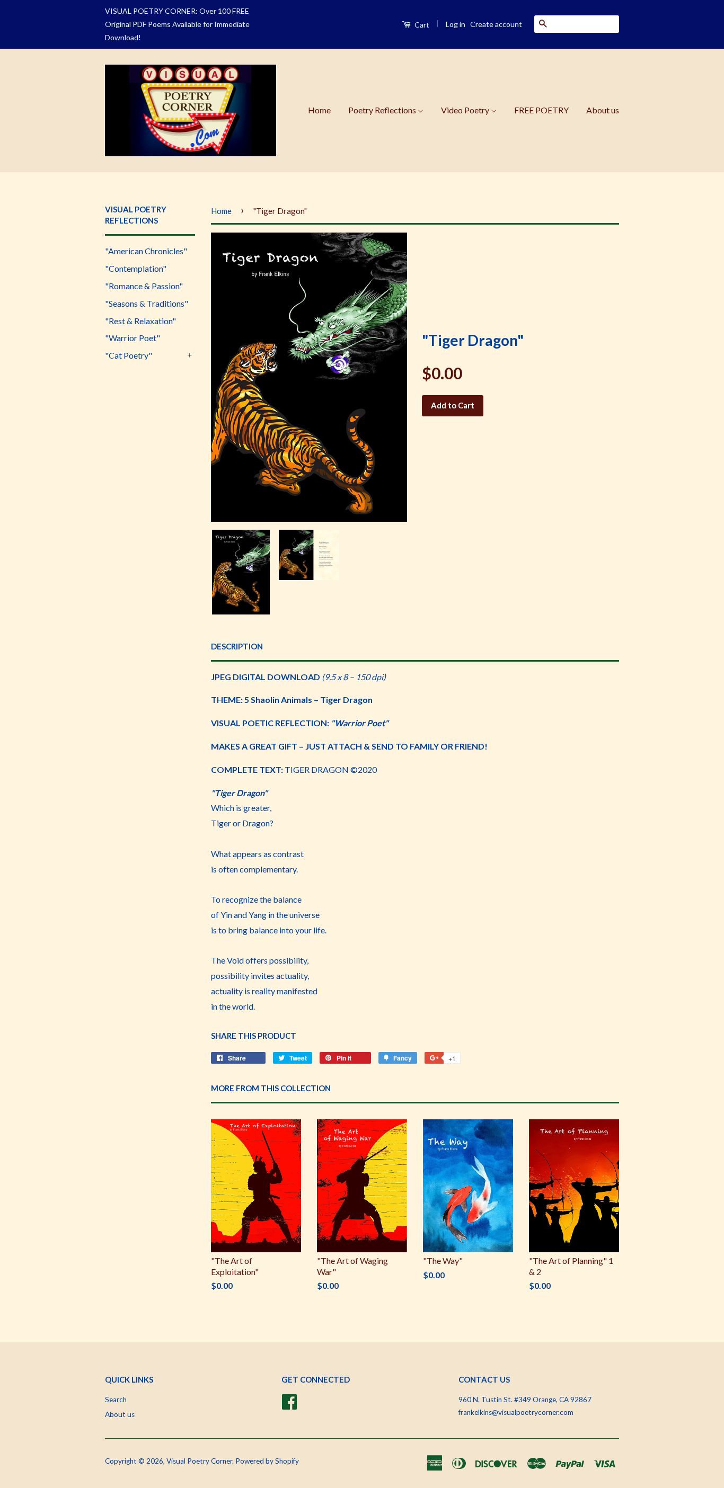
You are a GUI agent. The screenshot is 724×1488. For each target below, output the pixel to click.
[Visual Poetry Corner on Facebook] (289, 1400)
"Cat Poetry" (128, 355)
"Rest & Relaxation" (140, 321)
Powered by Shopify (267, 1461)
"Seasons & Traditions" (146, 303)
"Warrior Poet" (132, 338)
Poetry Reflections (383, 110)
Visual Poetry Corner (199, 1461)
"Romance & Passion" (144, 286)
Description (237, 646)
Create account (496, 24)
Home (319, 110)
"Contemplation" (135, 268)
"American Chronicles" (146, 251)
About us (602, 110)
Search (116, 1399)
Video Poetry (466, 110)
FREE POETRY (541, 110)
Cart (421, 24)
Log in (455, 24)
